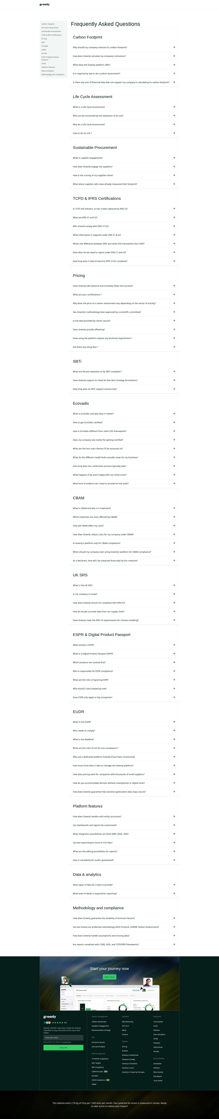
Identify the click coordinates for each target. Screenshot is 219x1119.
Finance (125, 1034)
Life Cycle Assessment (50, 28)
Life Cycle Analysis (98, 1046)
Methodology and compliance (53, 74)
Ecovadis (45, 46)
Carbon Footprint (48, 24)
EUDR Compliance (100, 1080)
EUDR (44, 63)
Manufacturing (127, 1022)
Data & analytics (48, 71)
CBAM (44, 50)
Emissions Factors (98, 1042)
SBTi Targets (96, 1063)
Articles (156, 1051)
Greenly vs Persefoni (129, 1063)
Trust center (157, 1080)
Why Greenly (158, 1072)
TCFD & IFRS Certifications (51, 35)
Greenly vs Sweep (128, 1059)
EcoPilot (125, 1051)
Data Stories (157, 1047)
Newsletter (157, 1063)
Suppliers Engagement (100, 1026)
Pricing (44, 39)
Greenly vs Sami (128, 1068)
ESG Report (157, 1076)
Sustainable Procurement (51, 31)
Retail (124, 1030)
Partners (156, 1068)
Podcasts (156, 1043)
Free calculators (159, 1034)
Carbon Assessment (99, 1022)
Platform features (48, 67)
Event (155, 1026)
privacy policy (67, 1042)
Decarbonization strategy (101, 1030)
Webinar (156, 1030)
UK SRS (44, 53)
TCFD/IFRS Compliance (100, 1059)
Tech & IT (125, 1026)
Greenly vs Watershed (130, 1055)
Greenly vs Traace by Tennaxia (133, 1072)
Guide (155, 1039)
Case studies (158, 1022)
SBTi (43, 42)
